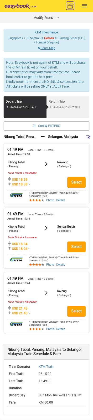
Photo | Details (55, 200)
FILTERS (49, 126)
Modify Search (44, 18)
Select (76, 182)
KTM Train (46, 367)
